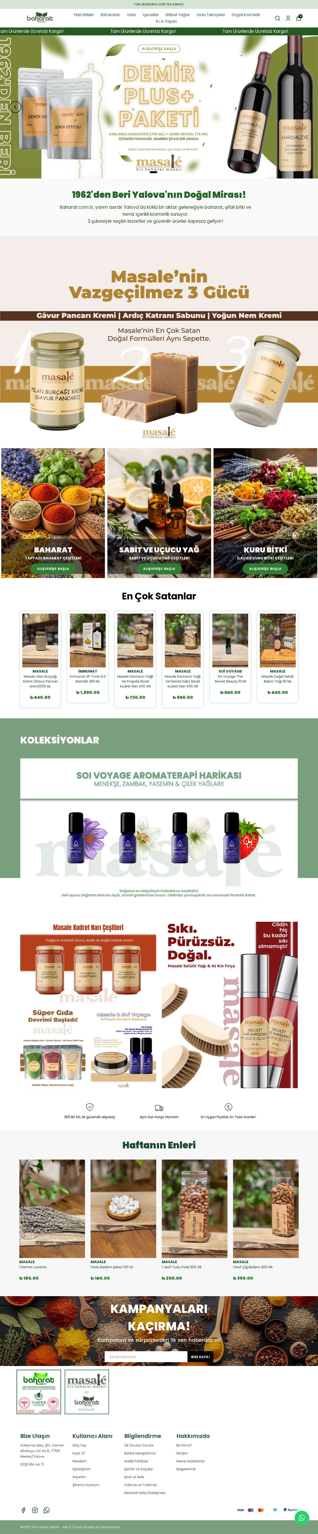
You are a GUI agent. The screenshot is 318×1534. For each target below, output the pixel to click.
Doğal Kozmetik (246, 14)
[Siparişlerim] (288, 18)
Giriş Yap (79, 1445)
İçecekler (151, 14)
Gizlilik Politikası (136, 1461)
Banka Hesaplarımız (140, 1453)
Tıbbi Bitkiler (84, 14)
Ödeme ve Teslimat (140, 1485)
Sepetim (79, 1477)
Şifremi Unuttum (85, 1485)
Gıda (131, 14)
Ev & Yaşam (166, 21)
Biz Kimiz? (184, 1445)
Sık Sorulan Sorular (139, 1445)
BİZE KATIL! (200, 1356)
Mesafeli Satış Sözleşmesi (144, 1492)
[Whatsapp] (47, 1510)
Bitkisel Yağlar (178, 14)
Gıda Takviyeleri (211, 14)
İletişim (182, 1453)
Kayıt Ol (78, 1453)
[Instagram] (35, 1510)
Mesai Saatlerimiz (190, 1461)
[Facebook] (23, 1510)
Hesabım (79, 1461)
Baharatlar (110, 14)
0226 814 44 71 (32, 1464)
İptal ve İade (134, 1477)
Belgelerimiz (186, 1469)
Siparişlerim (81, 1469)
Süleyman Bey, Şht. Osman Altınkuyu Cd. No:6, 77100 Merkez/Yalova (42, 1451)
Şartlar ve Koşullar (138, 1469)
